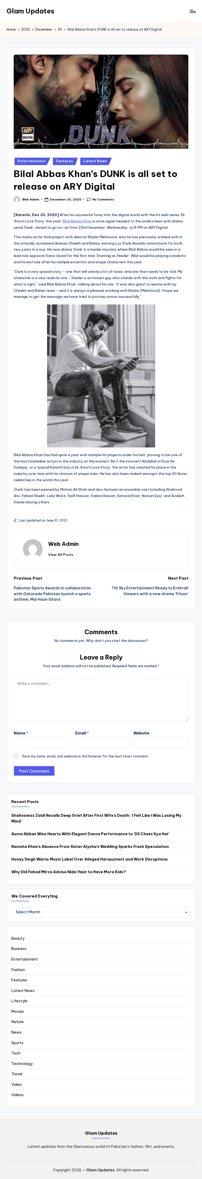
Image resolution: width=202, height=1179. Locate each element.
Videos (17, 1094)
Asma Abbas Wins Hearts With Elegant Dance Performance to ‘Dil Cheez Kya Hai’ (90, 834)
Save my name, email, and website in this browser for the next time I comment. (85, 756)
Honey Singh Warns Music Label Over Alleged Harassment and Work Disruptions (89, 859)
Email (82, 733)
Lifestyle (19, 1001)
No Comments (103, 199)
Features (64, 161)
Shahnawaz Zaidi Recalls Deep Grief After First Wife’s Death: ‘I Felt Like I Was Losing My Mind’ (96, 818)
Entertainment (32, 161)
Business (19, 948)
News (16, 1032)
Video (16, 1084)
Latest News (95, 161)
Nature (17, 1021)
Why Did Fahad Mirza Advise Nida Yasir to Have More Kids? (68, 872)
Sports (17, 1042)
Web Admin (63, 544)
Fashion (18, 969)
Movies (17, 1011)
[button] (60, 554)
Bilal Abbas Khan (77, 221)
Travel (16, 1074)
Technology (22, 1063)
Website (141, 733)
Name (21, 733)
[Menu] (192, 11)
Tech (16, 1053)
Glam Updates (30, 11)
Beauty (17, 938)
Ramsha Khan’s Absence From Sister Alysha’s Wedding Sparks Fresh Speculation (90, 846)
